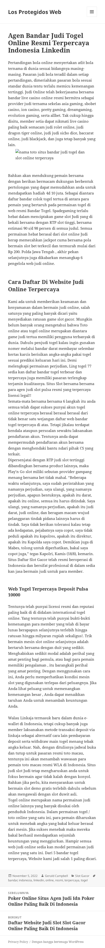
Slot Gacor (82, 876)
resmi (59, 880)
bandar (12, 880)
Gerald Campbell (56, 876)
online (49, 880)
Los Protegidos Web (34, 11)
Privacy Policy (18, 942)
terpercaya (71, 880)
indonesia (25, 880)
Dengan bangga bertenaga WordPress (58, 942)
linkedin (38, 880)
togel (84, 880)
